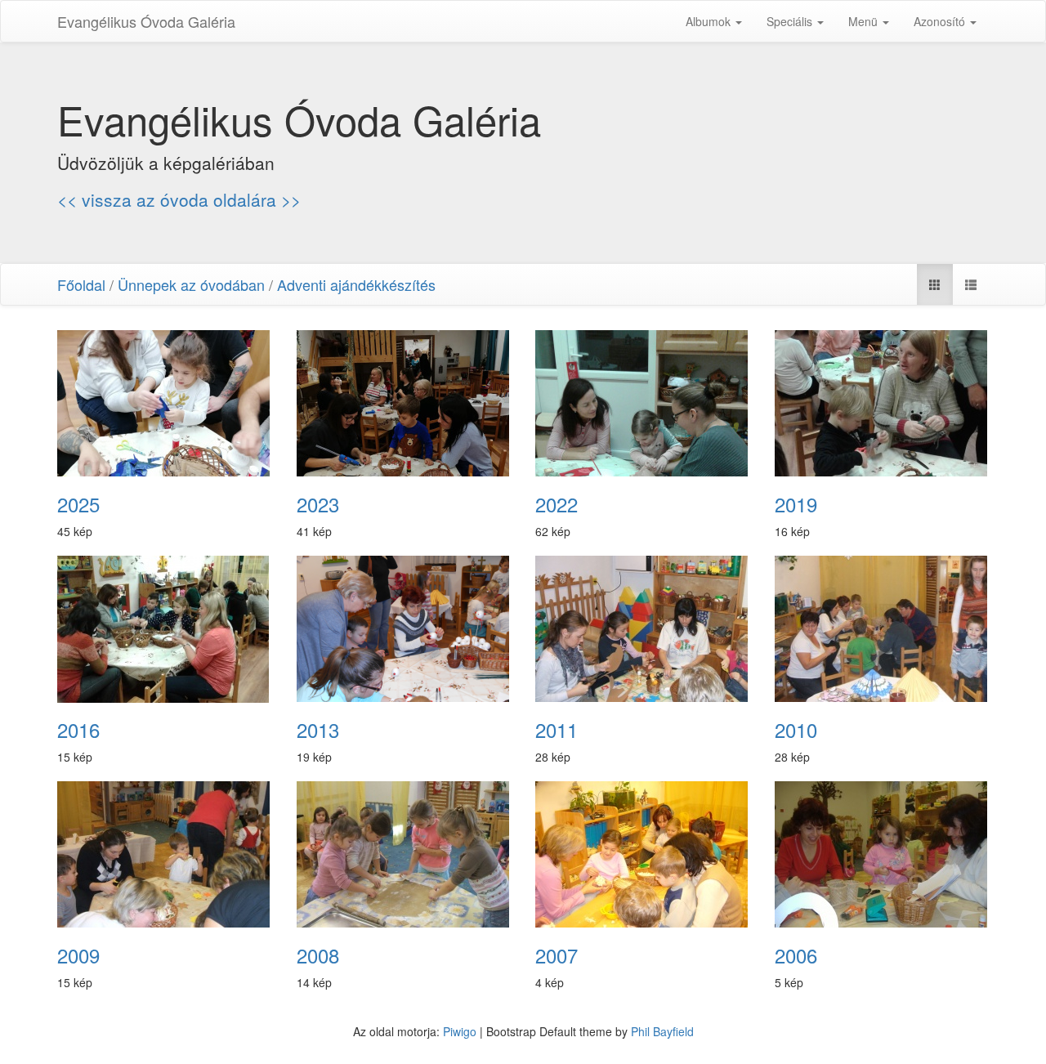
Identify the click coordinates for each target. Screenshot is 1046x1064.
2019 (796, 504)
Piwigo (459, 1031)
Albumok (710, 21)
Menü (864, 21)
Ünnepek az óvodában (191, 284)
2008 (318, 955)
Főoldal (81, 284)
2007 (556, 955)
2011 (556, 729)
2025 (78, 504)
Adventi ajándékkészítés (356, 284)
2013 (318, 729)
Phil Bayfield (662, 1031)
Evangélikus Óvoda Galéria (146, 21)
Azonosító (941, 21)
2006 (796, 955)
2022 (556, 504)
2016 (78, 729)
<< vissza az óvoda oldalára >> (179, 199)
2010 (796, 729)
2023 (318, 504)
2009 (78, 955)
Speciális (791, 21)
